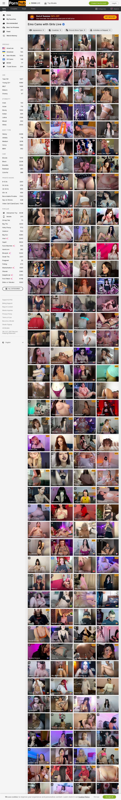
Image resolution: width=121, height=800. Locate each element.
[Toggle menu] (4, 3)
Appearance (37, 30)
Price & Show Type (76, 30)
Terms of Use (7, 317)
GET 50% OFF (110, 17)
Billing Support (7, 303)
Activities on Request (100, 30)
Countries (55, 30)
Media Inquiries (7, 310)
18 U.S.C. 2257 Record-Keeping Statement (10, 332)
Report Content (7, 307)
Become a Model (8, 321)
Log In (114, 3)
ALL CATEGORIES (14, 289)
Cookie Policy (83, 797)
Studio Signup (7, 324)
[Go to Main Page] (17, 3)
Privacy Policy (7, 314)
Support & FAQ (7, 300)
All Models (6, 328)
